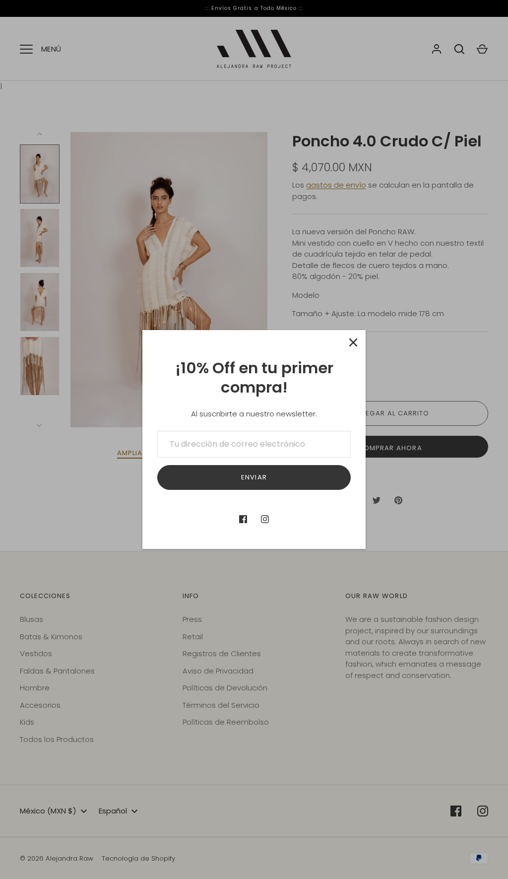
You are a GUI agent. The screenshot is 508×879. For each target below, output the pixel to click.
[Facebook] (243, 519)
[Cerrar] (353, 342)
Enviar (253, 477)
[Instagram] (265, 519)
